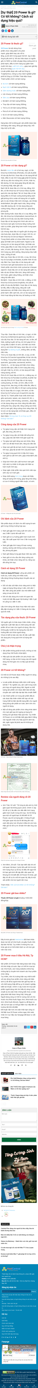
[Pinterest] (9, 30)
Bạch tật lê (7, 87)
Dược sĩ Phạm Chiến (12, 26)
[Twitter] (6, 30)
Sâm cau (6, 97)
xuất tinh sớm (18, 66)
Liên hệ (4, 1318)
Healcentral (19, 939)
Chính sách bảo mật (8, 1323)
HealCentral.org (30, 1372)
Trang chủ (3, 6)
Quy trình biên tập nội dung (10, 1334)
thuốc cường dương (18, 327)
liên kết (20, 1377)
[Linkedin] (12, 30)
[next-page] (5, 1104)
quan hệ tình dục (18, 69)
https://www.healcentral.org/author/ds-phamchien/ (19, 1050)
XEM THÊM (18, 1073)
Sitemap (4, 1303)
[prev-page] (2, 1104)
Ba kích (5, 84)
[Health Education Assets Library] (19, 2)
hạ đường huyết (14, 350)
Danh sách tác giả (12, 1303)
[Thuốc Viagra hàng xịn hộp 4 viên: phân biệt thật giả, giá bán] (5, 1097)
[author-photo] (19, 1045)
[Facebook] (3, 30)
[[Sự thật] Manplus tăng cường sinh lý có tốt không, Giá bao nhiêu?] (5, 1080)
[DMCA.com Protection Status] (9, 1373)
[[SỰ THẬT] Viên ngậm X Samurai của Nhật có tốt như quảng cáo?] (5, 1089)
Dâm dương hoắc (9, 91)
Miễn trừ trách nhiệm (8, 1328)
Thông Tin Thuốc (12, 6)
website (10, 1375)
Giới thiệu (5, 1320)
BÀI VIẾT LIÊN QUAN (7, 1073)
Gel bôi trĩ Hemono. (9, 1210)
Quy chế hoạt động (7, 1326)
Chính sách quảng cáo (8, 1331)
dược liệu (10, 170)
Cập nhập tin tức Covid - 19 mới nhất (12, 1310)
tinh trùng (19, 476)
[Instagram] (15, 1065)
